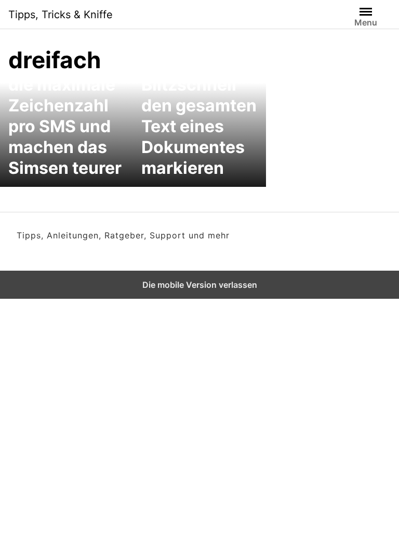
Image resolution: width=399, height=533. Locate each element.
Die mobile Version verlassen (199, 285)
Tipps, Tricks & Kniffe (60, 14)
